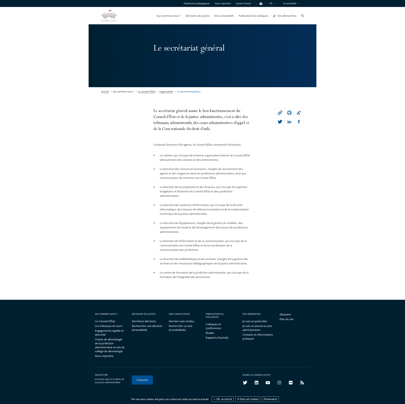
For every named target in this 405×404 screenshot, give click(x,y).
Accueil (105, 91)
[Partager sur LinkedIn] (289, 122)
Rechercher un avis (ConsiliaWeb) (180, 328)
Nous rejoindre (104, 356)
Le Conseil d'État (146, 91)
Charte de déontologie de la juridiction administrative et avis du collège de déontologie (110, 345)
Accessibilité (289, 3)
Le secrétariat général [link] (188, 91)
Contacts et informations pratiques (258, 336)
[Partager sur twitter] (280, 122)
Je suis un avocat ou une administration (257, 328)
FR (271, 3)
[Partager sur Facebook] (299, 122)
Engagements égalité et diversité (109, 332)
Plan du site (287, 319)
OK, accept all (224, 399)
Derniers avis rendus (181, 321)
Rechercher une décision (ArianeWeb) (147, 328)
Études (210, 333)
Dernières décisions (144, 321)
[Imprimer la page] (289, 112)
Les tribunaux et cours (108, 326)
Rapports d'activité (217, 337)
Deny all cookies (249, 399)
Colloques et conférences (213, 326)
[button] (168, 15)
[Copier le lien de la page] (280, 112)
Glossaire (285, 314)
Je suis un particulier (255, 321)
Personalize (270, 399)
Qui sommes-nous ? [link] (123, 91)
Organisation (166, 91)
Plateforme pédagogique (197, 3)
